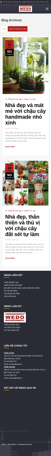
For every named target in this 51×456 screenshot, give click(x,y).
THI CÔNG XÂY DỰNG (12, 327)
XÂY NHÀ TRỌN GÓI (11, 330)
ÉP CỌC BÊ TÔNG (10, 291)
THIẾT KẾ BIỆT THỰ (11, 282)
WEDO (14, 444)
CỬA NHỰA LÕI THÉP (12, 294)
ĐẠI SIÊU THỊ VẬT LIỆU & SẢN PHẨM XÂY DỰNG (22, 288)
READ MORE (10, 147)
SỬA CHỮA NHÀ (10, 296)
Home (4, 29)
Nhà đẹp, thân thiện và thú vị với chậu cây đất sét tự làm (22, 225)
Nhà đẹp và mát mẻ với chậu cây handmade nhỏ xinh (25, 114)
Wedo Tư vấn (30, 99)
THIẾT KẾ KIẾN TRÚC (12, 325)
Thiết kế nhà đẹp (15, 99)
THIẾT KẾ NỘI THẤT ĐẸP (13, 285)
